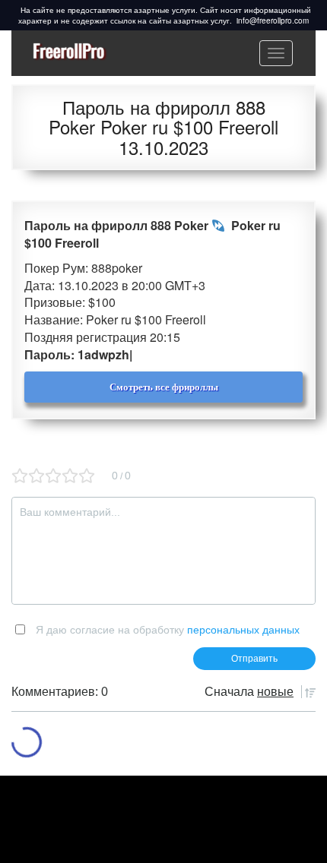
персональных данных (243, 630)
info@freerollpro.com (273, 20)
